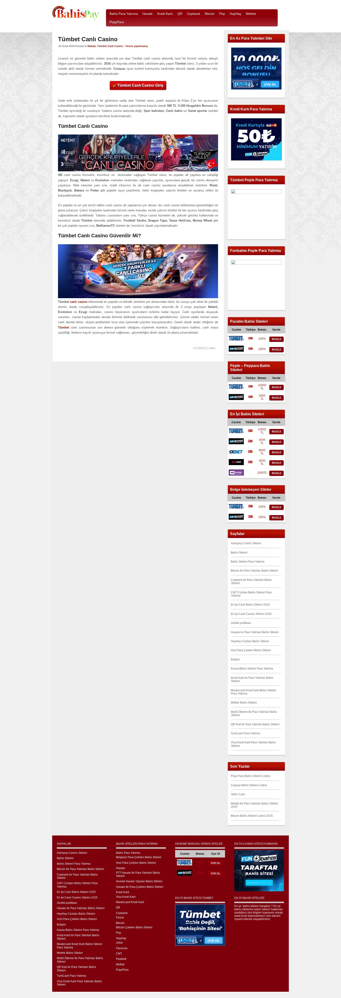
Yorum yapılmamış (136, 46)
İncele (276, 339)
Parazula (121, 948)
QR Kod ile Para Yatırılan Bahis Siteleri (255, 724)
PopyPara (122, 969)
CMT (119, 953)
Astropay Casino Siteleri (246, 543)
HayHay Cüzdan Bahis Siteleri (250, 641)
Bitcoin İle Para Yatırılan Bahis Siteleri (254, 570)
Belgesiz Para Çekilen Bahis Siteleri (138, 857)
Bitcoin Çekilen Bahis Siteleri (134, 927)
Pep (118, 932)
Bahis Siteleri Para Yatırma (247, 561)
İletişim (235, 659)
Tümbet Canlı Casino (110, 46)
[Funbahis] (236, 350)
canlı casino (78, 301)
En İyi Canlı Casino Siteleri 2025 (251, 614)
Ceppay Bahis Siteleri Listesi (249, 785)
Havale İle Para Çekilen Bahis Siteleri (139, 887)
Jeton (119, 942)
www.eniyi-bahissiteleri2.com (252, 915)
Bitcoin (120, 923)
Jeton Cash (238, 794)
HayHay (121, 938)
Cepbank (122, 913)
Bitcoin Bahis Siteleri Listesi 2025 (252, 815)
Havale (120, 868)
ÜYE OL (215, 863)
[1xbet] (236, 453)
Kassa (120, 917)
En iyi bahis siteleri (246, 906)
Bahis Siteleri (239, 552)
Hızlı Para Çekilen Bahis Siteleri (251, 650)
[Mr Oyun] (236, 474)
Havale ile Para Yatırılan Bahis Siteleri (255, 632)
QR (118, 907)
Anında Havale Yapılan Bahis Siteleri (139, 881)
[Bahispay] (75, 19)
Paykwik (121, 958)
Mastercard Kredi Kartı (130, 902)
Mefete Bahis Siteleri (244, 702)
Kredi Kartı (122, 892)
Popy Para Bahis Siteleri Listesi (250, 776)
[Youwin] (236, 464)
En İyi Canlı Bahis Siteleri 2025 (250, 604)
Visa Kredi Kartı (125, 896)
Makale (91, 46)
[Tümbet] (236, 340)
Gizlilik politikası (241, 623)
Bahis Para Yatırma (128, 852)
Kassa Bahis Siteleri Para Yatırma (252, 668)
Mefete (120, 964)
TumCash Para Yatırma (245, 733)
